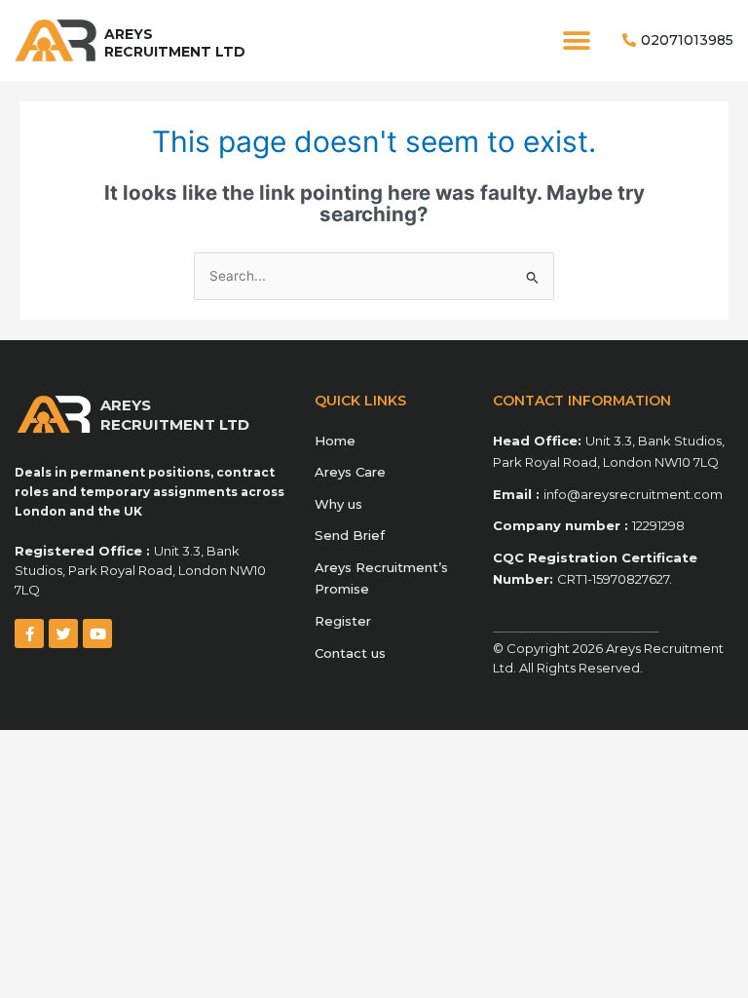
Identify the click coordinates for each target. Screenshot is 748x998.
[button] (576, 40)
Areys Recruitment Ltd (174, 42)
